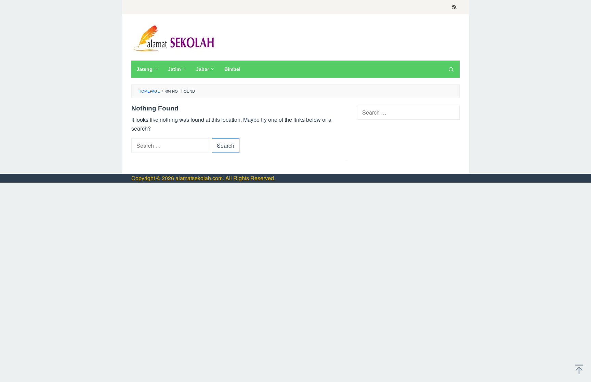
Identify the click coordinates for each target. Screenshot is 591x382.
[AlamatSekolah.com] (175, 37)
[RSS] (454, 7)
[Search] (451, 69)
